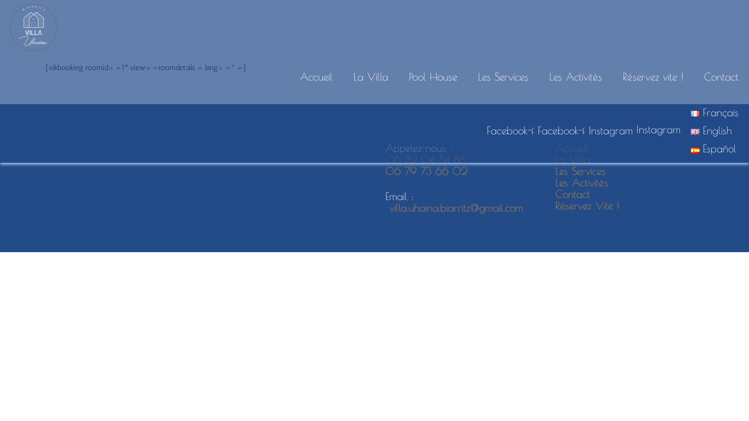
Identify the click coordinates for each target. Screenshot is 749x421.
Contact (721, 77)
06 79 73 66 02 (428, 171)
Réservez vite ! (653, 77)
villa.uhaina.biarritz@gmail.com (454, 208)
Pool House (433, 77)
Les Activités (575, 77)
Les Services (503, 77)
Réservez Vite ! (587, 206)
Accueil (316, 77)
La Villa (371, 77)
